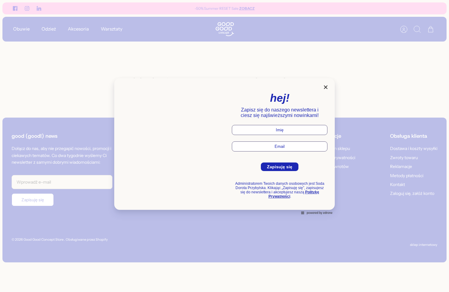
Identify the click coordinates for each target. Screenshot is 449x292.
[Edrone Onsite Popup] (224, 146)
